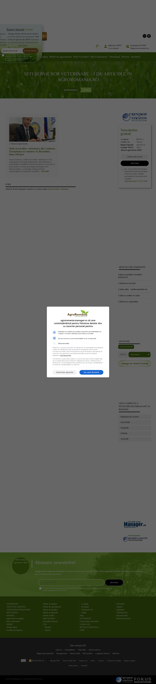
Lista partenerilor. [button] (65, 355)
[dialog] (78, 342)
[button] (78, 343)
